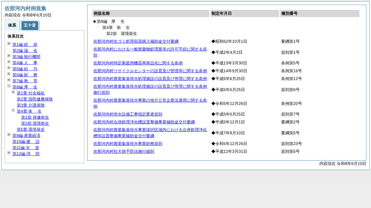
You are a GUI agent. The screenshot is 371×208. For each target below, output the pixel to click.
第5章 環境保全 (31, 129)
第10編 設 (26, 141)
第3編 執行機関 (26, 56)
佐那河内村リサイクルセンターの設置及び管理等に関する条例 (150, 70)
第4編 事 (24, 62)
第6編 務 (24, 75)
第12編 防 (26, 153)
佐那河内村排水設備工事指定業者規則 (127, 114)
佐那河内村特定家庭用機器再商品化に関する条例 (138, 63)
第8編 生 (24, 87)
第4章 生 (29, 111)
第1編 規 (24, 44)
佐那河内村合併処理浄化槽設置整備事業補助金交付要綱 (144, 122)
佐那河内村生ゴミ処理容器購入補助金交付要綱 (136, 41)
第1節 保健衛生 (35, 117)
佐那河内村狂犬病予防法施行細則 (123, 151)
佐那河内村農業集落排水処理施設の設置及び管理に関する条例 (150, 78)
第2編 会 (24, 50)
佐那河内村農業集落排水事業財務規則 (127, 143)
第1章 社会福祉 (31, 93)
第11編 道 (25, 147)
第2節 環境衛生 (35, 123)
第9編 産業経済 (26, 135)
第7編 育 (24, 81)
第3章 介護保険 (31, 105)
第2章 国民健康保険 (35, 99)
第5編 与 (24, 68)
